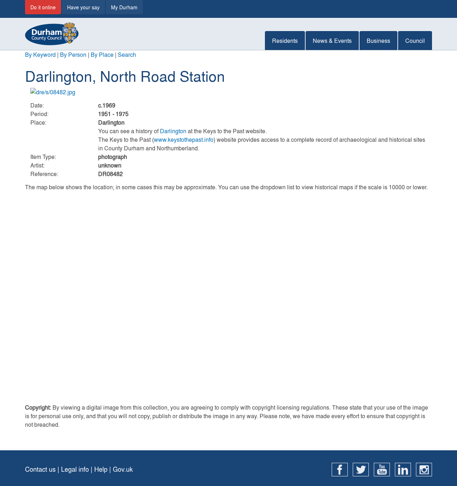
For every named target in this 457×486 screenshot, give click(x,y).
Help (100, 469)
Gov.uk (123, 469)
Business (378, 40)
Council (415, 40)
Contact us (40, 469)
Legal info (75, 469)
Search (127, 54)
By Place (102, 54)
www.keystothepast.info (184, 139)
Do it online (43, 7)
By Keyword (40, 54)
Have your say (83, 7)
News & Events (332, 40)
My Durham (124, 7)
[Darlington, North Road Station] (228, 92)
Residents (285, 40)
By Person (73, 54)
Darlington (173, 131)
